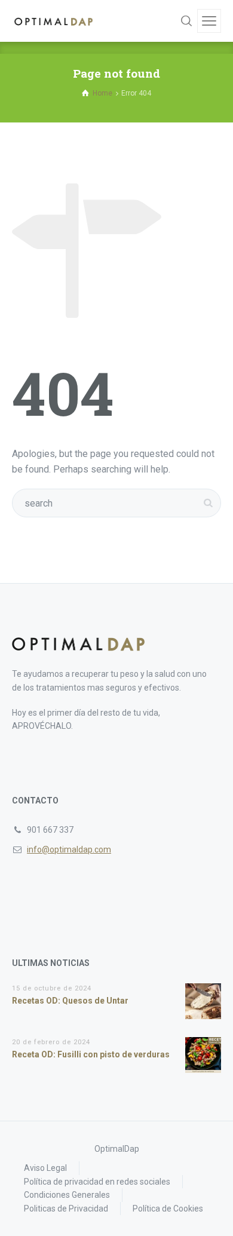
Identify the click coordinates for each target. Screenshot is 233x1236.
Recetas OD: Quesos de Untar (70, 1000)
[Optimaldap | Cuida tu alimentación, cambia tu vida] (54, 21)
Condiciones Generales (67, 1195)
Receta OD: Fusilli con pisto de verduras (91, 1054)
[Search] (186, 21)
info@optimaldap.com (69, 849)
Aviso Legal (45, 1168)
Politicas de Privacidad (66, 1208)
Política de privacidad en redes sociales (97, 1181)
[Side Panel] (209, 21)
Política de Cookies (168, 1208)
